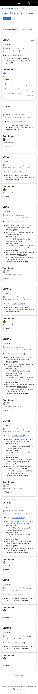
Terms (5, 685)
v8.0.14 (7, 628)
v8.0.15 (7, 339)
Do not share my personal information (26, 686)
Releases (7, 18)
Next (30, 29)
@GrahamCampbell (12, 129)
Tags (14, 18)
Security (16, 685)
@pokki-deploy (22, 255)
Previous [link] (24, 29)
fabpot (7, 48)
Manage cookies (12, 686)
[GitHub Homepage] (14, 689)
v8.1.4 (6, 40)
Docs (32, 685)
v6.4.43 (7, 502)
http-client (15, 8)
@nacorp (24, 600)
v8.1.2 (6, 207)
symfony (7, 8)
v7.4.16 (7, 106)
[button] (19, 80)
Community (27, 685)
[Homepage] (19, 2)
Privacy (11, 685)
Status (21, 685)
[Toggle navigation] (2, 2)
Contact (4, 686)
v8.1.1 (6, 580)
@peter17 (9, 63)
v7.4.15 (7, 420)
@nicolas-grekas (12, 230)
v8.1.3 (6, 156)
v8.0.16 (7, 288)
